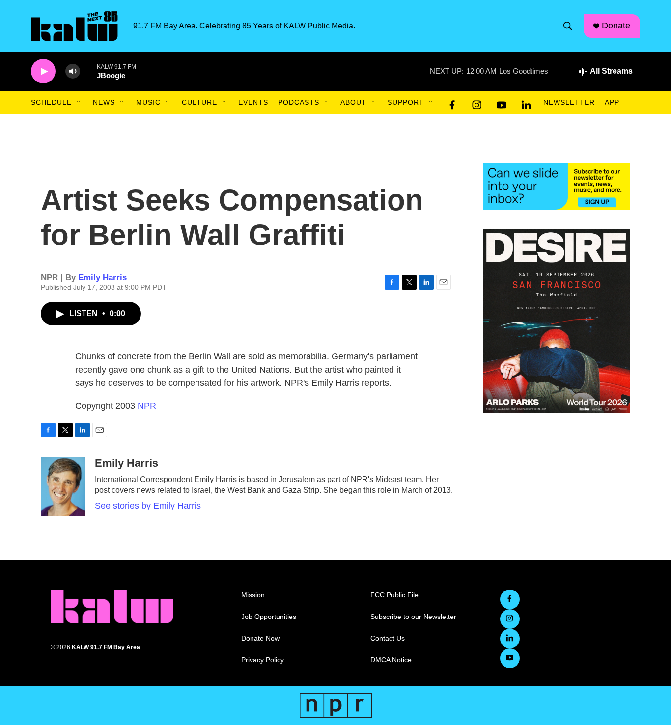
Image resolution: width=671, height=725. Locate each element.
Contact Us (387, 638)
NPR (147, 406)
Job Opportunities (268, 616)
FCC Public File (394, 595)
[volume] (72, 71)
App (612, 102)
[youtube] (501, 102)
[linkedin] (526, 102)
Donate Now (260, 638)
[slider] (88, 71)
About (353, 102)
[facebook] (452, 102)
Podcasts (298, 102)
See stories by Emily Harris (148, 505)
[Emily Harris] (63, 486)
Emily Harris (102, 277)
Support (406, 102)
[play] (43, 71)
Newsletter (569, 102)
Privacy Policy (262, 660)
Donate (616, 25)
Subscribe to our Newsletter (413, 616)
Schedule (51, 102)
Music (148, 102)
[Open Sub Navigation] (79, 102)
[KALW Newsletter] (556, 186)
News (104, 102)
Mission (253, 595)
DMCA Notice (391, 660)
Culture (199, 102)
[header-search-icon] (568, 26)
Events (253, 102)
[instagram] (477, 102)
